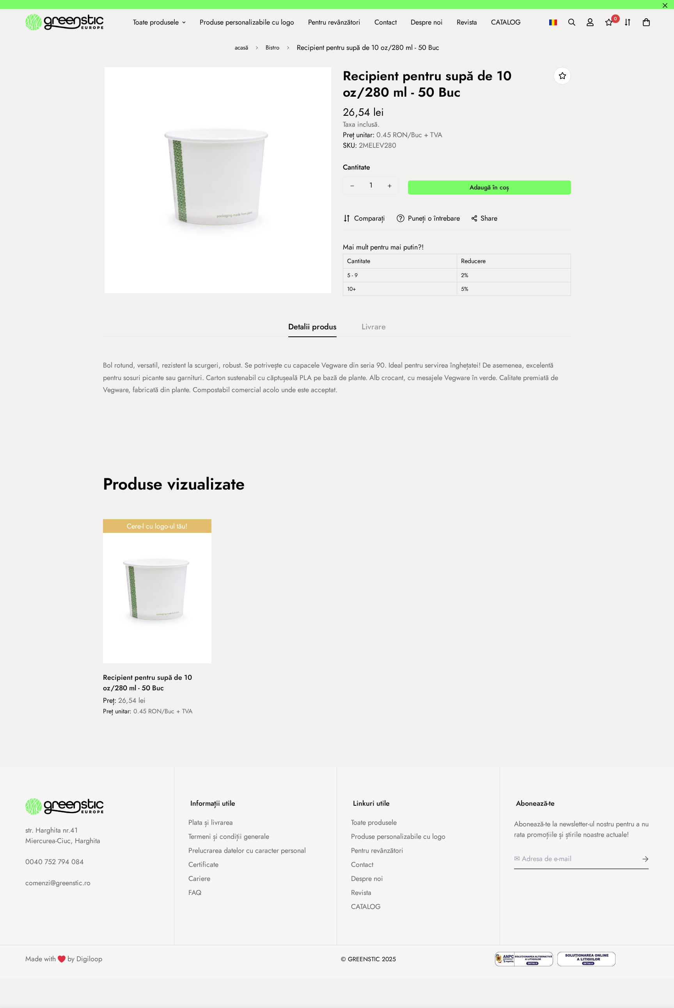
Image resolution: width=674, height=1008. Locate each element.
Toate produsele (156, 22)
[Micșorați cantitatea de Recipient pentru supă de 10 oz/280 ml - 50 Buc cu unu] (352, 186)
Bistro (272, 47)
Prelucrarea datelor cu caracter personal (247, 850)
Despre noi (427, 22)
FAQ (194, 893)
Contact (385, 22)
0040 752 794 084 (54, 862)
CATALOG (506, 22)
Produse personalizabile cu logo (247, 22)
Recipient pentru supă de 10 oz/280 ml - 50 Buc (147, 682)
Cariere (199, 879)
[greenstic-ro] (64, 22)
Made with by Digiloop (63, 959)
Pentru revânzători (334, 22)
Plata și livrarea (210, 822)
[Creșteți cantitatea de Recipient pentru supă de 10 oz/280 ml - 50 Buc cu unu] (390, 186)
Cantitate (356, 167)
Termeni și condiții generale (228, 836)
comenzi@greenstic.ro (57, 883)
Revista (467, 22)
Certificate (203, 864)
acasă (241, 47)
